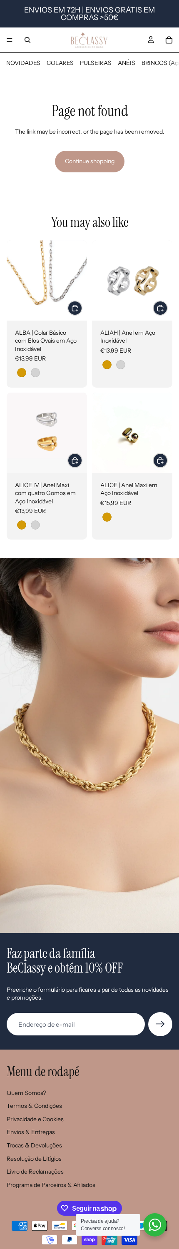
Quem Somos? (26, 1093)
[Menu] (9, 40)
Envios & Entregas (31, 1132)
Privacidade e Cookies (35, 1119)
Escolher (167, 308)
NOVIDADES (23, 63)
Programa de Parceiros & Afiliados (51, 1185)
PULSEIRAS (96, 63)
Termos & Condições (34, 1106)
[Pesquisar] (27, 40)
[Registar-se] (160, 1024)
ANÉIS (126, 63)
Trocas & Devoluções (34, 1145)
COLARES (60, 63)
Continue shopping (89, 161)
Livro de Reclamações (35, 1171)
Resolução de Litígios (34, 1158)
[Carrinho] (169, 40)
